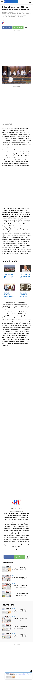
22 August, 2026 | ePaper (20, 577)
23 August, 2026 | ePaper (20, 568)
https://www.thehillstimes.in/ (16, 511)
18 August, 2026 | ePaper (20, 593)
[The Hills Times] (3, 23)
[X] (19, 549)
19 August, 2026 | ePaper (20, 585)
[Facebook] (14, 549)
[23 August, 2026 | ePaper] (6, 569)
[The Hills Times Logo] (11, 1)
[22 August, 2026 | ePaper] (6, 578)
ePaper (13, 566)
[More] (26, 27)
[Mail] (16, 549)
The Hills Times (10, 23)
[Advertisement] (16, 48)
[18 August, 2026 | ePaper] (6, 594)
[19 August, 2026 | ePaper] (6, 586)
